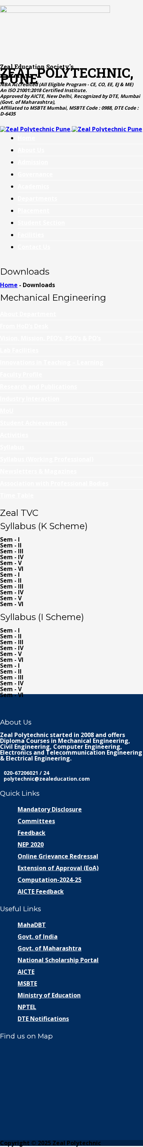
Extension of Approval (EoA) (58, 868)
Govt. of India (38, 936)
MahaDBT (32, 925)
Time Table (17, 495)
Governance (35, 174)
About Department (28, 314)
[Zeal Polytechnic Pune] (71, 30)
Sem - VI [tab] (11, 569)
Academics (33, 186)
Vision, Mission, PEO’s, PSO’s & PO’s (50, 338)
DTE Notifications (43, 1019)
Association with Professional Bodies (54, 483)
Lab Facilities (19, 350)
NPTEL (27, 1007)
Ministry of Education (49, 995)
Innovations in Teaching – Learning (51, 362)
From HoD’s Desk (24, 326)
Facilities (31, 235)
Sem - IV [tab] (11, 557)
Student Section (41, 223)
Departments (37, 198)
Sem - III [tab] (11, 551)
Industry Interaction (29, 399)
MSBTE (27, 983)
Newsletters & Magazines (38, 471)
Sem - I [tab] (10, 539)
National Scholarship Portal (58, 960)
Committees (36, 821)
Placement (34, 210)
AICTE (26, 972)
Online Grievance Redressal (58, 856)
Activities (14, 435)
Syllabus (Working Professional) (47, 459)
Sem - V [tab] (11, 563)
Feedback (31, 833)
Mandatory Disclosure (50, 809)
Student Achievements (33, 423)
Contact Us (34, 247)
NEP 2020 (31, 844)
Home (26, 138)
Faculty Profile (21, 374)
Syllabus (12, 447)
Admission (33, 162)
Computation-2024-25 (49, 880)
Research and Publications (38, 386)
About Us (31, 150)
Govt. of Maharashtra (49, 948)
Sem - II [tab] (11, 545)
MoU (7, 411)
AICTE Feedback (41, 891)
